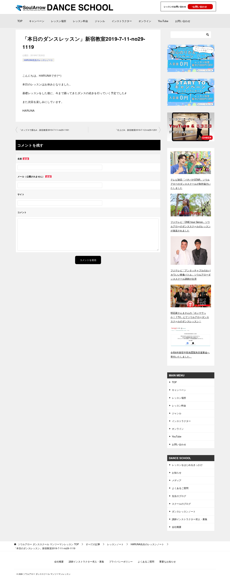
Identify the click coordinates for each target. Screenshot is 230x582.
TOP (19, 21)
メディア (176, 480)
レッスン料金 (80, 21)
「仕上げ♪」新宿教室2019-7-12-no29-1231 (136, 129)
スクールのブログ (181, 503)
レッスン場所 (58, 21)
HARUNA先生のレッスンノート (38, 60)
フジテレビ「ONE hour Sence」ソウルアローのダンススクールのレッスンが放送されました (191, 226)
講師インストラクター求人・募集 (189, 519)
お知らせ (176, 472)
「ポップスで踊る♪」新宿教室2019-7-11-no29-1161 (44, 129)
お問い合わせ (182, 21)
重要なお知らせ (167, 561)
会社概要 (176, 527)
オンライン (145, 21)
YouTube (163, 21)
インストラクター (122, 21)
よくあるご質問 (180, 488)
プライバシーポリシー (121, 561)
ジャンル (100, 21)
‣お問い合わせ (199, 6)
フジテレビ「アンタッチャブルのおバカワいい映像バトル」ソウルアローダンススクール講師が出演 (191, 274)
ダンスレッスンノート (183, 511)
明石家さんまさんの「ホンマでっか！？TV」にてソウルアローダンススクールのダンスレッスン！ (190, 317)
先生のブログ (179, 496)
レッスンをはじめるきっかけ (187, 465)
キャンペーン (36, 21)
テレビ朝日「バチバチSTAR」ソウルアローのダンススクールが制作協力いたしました (191, 184)
